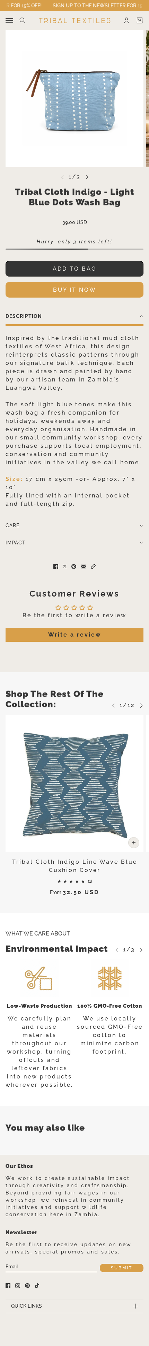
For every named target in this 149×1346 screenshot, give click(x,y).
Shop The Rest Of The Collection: (55, 699)
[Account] (126, 20)
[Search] (22, 20)
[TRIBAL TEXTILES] (75, 20)
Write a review (74, 634)
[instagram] (17, 1285)
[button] (74, 317)
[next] (87, 177)
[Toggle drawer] (9, 20)
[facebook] (8, 1285)
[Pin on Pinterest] (74, 566)
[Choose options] (133, 842)
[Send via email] (83, 566)
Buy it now (74, 290)
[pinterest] (27, 1285)
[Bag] (139, 20)
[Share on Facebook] (56, 566)
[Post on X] (65, 566)
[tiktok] (37, 1285)
